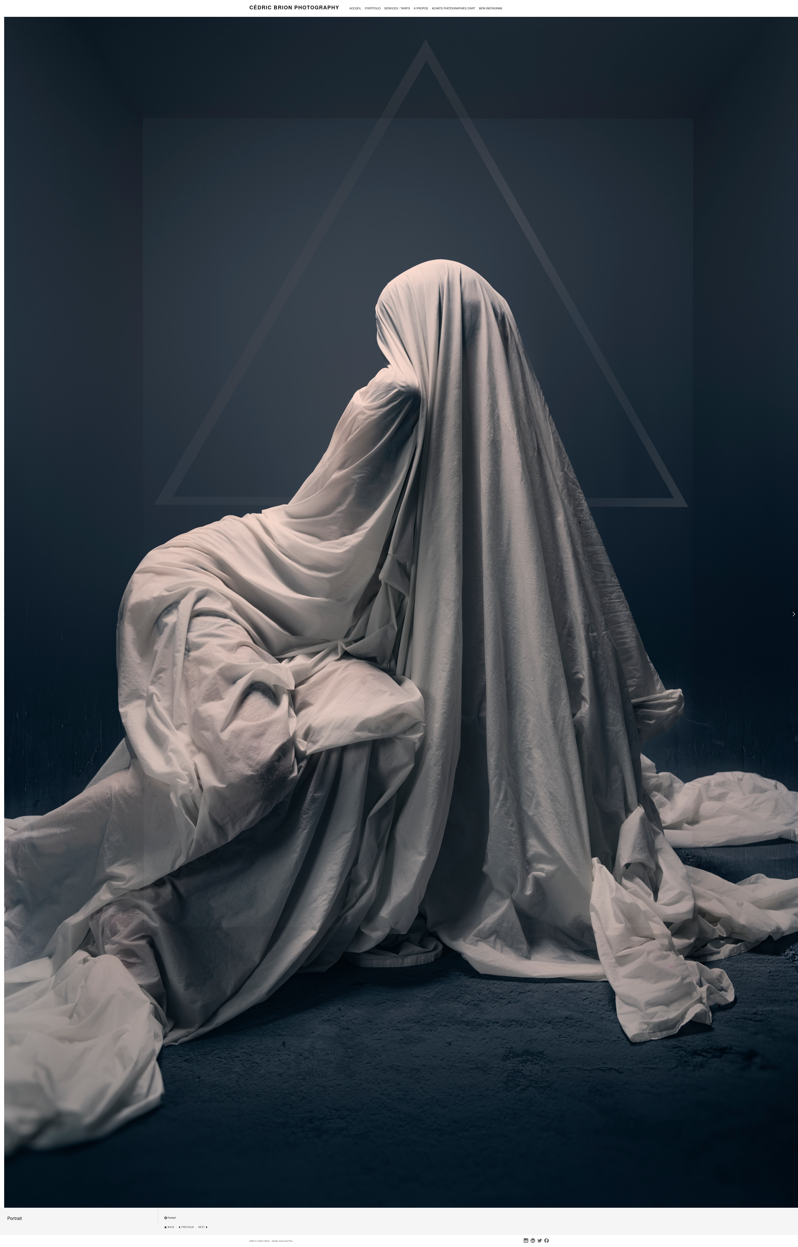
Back (170, 1227)
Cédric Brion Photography (294, 7)
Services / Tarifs (397, 8)
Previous (187, 1227)
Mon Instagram (490, 8)
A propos (421, 8)
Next (202, 1227)
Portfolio (373, 8)
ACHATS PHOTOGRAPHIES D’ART (453, 8)
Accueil (355, 8)
